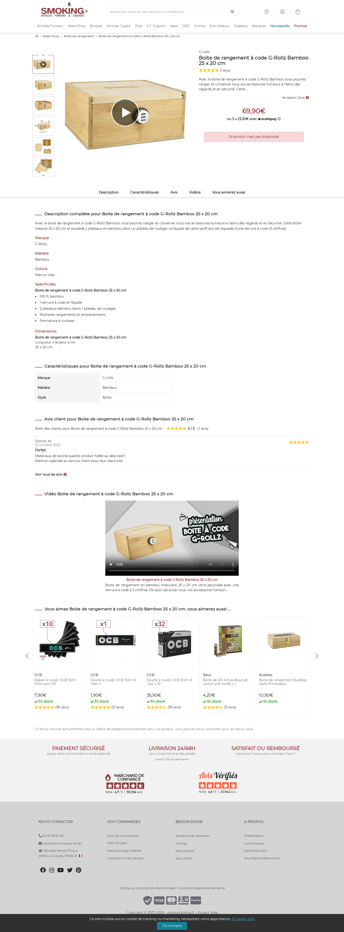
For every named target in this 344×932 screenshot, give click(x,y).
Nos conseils (185, 851)
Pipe (138, 26)
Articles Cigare (118, 26)
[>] (43, 175)
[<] (43, 55)
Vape (174, 26)
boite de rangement (64, 223)
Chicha (199, 26)
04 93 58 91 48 (52, 835)
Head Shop (76, 26)
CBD (186, 26)
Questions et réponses (192, 835)
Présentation (254, 835)
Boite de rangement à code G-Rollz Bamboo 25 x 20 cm (139, 36)
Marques (259, 26)
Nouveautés (280, 26)
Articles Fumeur (50, 26)
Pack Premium (255, 850)
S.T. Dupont (155, 26)
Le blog (181, 843)
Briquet (96, 26)
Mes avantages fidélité (124, 850)
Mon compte (117, 843)
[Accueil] (36, 36)
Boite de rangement (79, 36)
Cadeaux (241, 26)
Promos (300, 26)
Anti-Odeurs (219, 26)
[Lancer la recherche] (232, 12)
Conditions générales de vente (201, 888)
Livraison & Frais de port (125, 858)
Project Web (208, 912)
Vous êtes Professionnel (262, 858)
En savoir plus (243, 919)
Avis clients (184, 858)
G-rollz (204, 52)
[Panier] (298, 12)
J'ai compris (172, 926)
